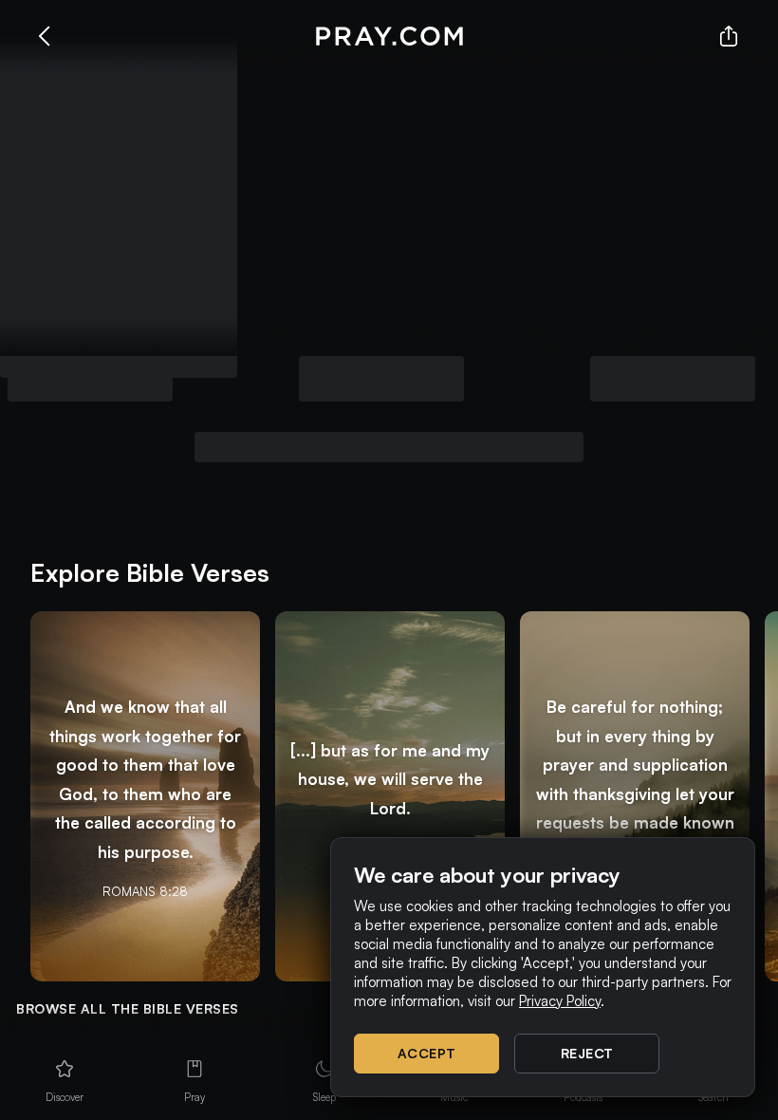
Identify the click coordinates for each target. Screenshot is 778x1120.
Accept (427, 1053)
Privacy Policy (560, 1001)
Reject (587, 1053)
